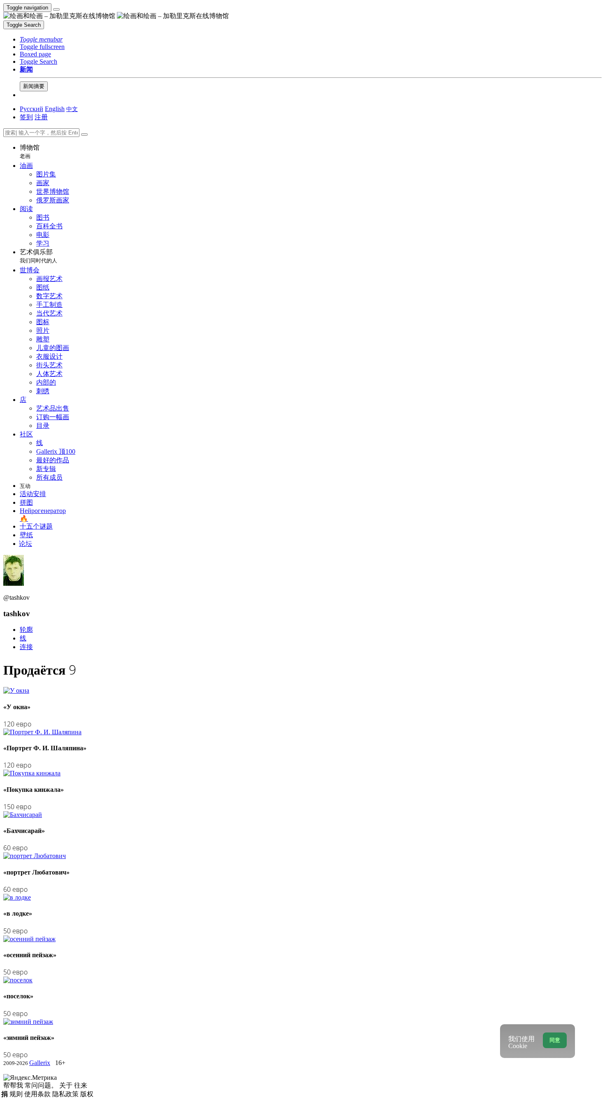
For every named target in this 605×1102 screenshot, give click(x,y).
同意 (554, 1040)
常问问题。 (42, 1085)
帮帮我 (14, 1085)
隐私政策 (66, 1093)
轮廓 (26, 629)
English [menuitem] (55, 108)
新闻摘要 (33, 86)
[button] (41, 39)
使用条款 (38, 1093)
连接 (26, 646)
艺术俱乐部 (38, 256)
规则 (16, 1093)
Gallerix (39, 1062)
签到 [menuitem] (26, 117)
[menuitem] (72, 108)
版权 (86, 1093)
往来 (80, 1085)
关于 (66, 1085)
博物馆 (30, 151)
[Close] (84, 134)
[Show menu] (56, 9)
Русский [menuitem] (31, 108)
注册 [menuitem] (41, 117)
